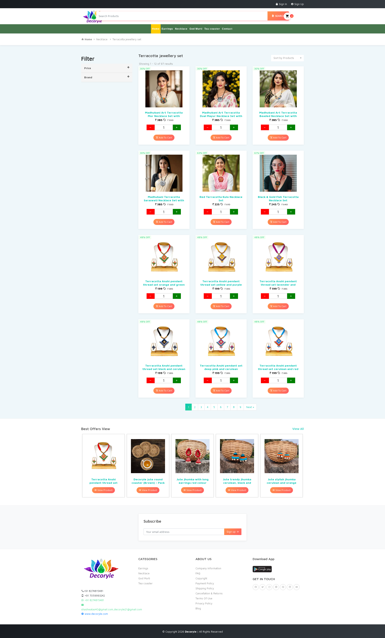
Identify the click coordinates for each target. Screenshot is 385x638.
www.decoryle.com (96, 613)
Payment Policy (205, 583)
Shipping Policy (205, 588)
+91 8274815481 (93, 591)
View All (298, 428)
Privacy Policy (204, 603)
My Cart (297, 15)
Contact (227, 28)
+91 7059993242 (94, 595)
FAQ (198, 573)
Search (279, 15)
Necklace (181, 28)
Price (87, 68)
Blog (198, 608)
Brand (88, 77)
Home (156, 28)
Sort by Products (284, 57)
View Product (104, 490)
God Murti (195, 28)
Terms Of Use (204, 598)
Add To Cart (165, 137)
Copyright (201, 578)
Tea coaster (212, 28)
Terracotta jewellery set (126, 39)
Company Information (208, 568)
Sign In (282, 4)
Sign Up (299, 4)
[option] (103, 465)
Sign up (231, 531)
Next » (250, 407)
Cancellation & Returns (209, 593)
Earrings (167, 28)
